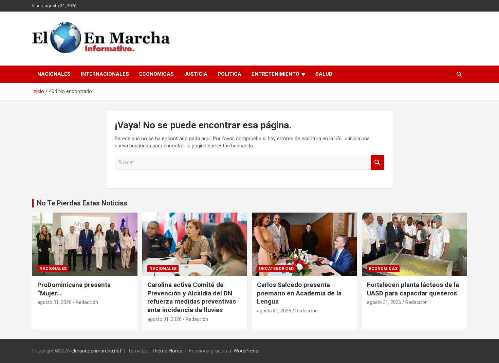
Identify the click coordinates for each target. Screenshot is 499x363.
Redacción (87, 302)
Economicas (156, 74)
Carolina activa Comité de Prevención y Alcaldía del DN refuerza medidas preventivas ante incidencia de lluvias (191, 297)
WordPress (246, 351)
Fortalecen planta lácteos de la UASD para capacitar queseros (413, 289)
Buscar (377, 162)
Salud (323, 74)
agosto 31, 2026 (54, 302)
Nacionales (54, 74)
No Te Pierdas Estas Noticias (82, 203)
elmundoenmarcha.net (96, 351)
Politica (229, 74)
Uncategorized (276, 268)
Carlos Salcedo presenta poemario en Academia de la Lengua (299, 293)
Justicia (195, 74)
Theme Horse (167, 351)
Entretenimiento (275, 74)
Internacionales (105, 74)
